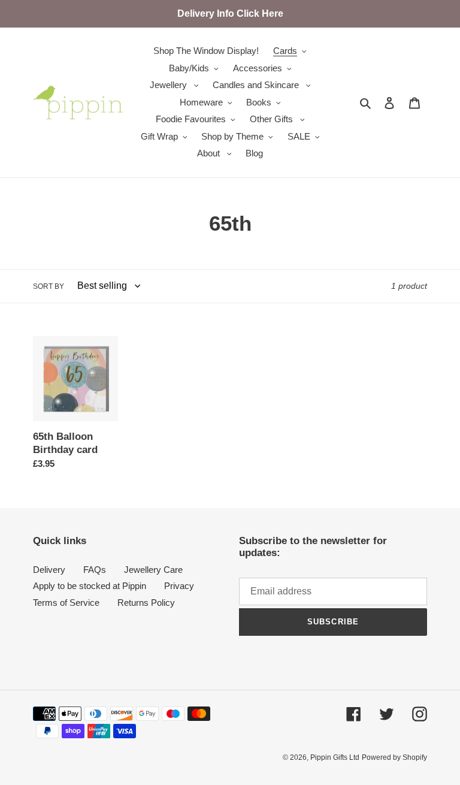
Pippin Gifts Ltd (334, 757)
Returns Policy (146, 602)
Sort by (48, 286)
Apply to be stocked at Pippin (89, 586)
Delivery (49, 569)
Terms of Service (66, 602)
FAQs (94, 569)
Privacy (179, 586)
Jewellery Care (153, 569)
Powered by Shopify (394, 757)
